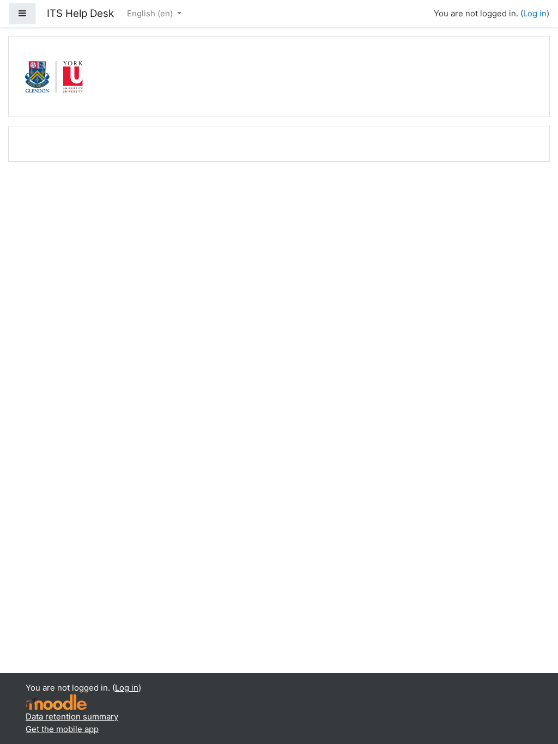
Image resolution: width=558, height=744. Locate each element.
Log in (535, 13)
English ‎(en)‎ (151, 13)
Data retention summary (72, 716)
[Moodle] (56, 702)
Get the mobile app (62, 729)
